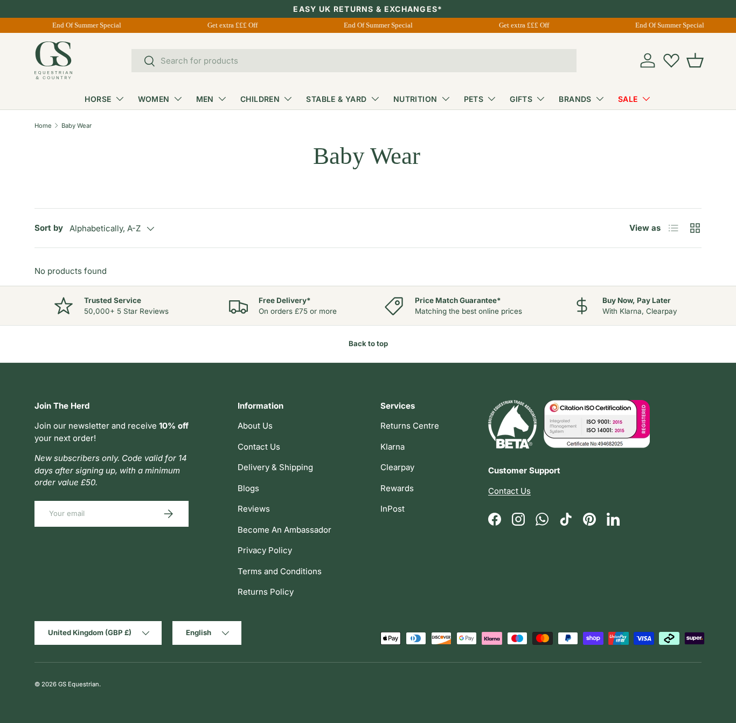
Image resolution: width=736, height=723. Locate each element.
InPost (392, 509)
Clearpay (397, 467)
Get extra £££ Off (231, 25)
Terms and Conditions (280, 571)
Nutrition (415, 99)
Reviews (254, 509)
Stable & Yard (336, 99)
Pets (474, 99)
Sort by (48, 228)
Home (43, 125)
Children (260, 99)
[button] (695, 60)
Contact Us (259, 447)
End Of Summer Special (85, 25)
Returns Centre (409, 426)
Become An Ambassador (284, 530)
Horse (98, 99)
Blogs (248, 488)
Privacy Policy (265, 550)
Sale (628, 99)
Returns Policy (266, 592)
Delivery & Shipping (275, 467)
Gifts (521, 99)
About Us (255, 426)
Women (154, 99)
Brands (575, 99)
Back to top (368, 343)
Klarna (392, 447)
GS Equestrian (78, 684)
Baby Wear (76, 125)
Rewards (397, 488)
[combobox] (354, 60)
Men (205, 99)
